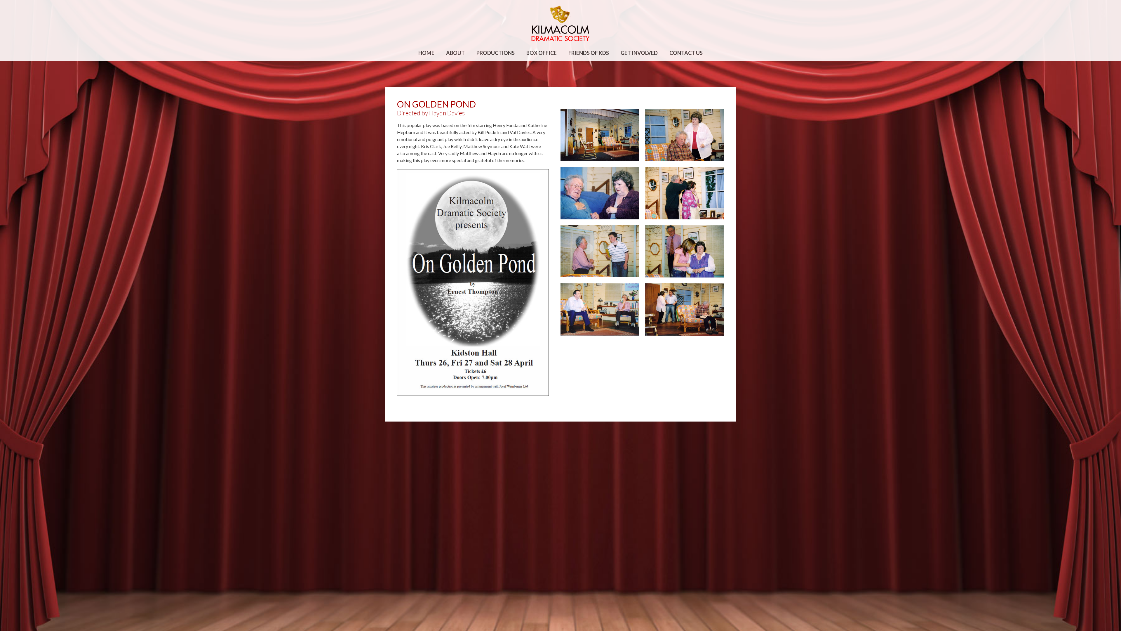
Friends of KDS (588, 53)
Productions (495, 53)
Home (426, 53)
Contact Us (686, 53)
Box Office (541, 53)
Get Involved (639, 53)
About (455, 53)
